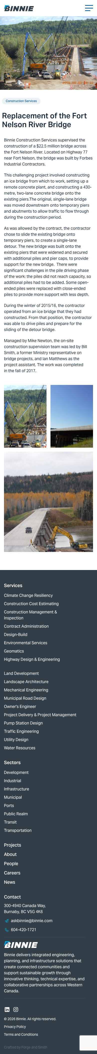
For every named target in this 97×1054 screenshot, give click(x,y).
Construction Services (21, 101)
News (9, 882)
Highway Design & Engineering (32, 659)
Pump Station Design (23, 723)
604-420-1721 (23, 929)
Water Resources (19, 748)
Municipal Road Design (25, 698)
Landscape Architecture (26, 681)
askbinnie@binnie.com (31, 920)
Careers (12, 873)
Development (16, 772)
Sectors (12, 762)
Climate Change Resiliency (28, 595)
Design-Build (15, 634)
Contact (12, 897)
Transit (10, 822)
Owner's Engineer (20, 706)
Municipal (13, 797)
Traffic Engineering (21, 731)
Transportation (18, 830)
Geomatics (14, 651)
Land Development (21, 673)
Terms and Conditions (21, 1034)
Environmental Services (25, 642)
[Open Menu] (89, 8)
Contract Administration (26, 626)
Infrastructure (16, 789)
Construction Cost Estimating (31, 603)
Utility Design (16, 739)
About (10, 854)
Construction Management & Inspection (30, 615)
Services (13, 585)
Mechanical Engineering (26, 690)
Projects (12, 845)
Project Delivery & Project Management (40, 714)
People (11, 863)
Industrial (12, 780)
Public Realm (16, 814)
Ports (9, 805)
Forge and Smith (34, 1047)
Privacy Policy (15, 1026)
